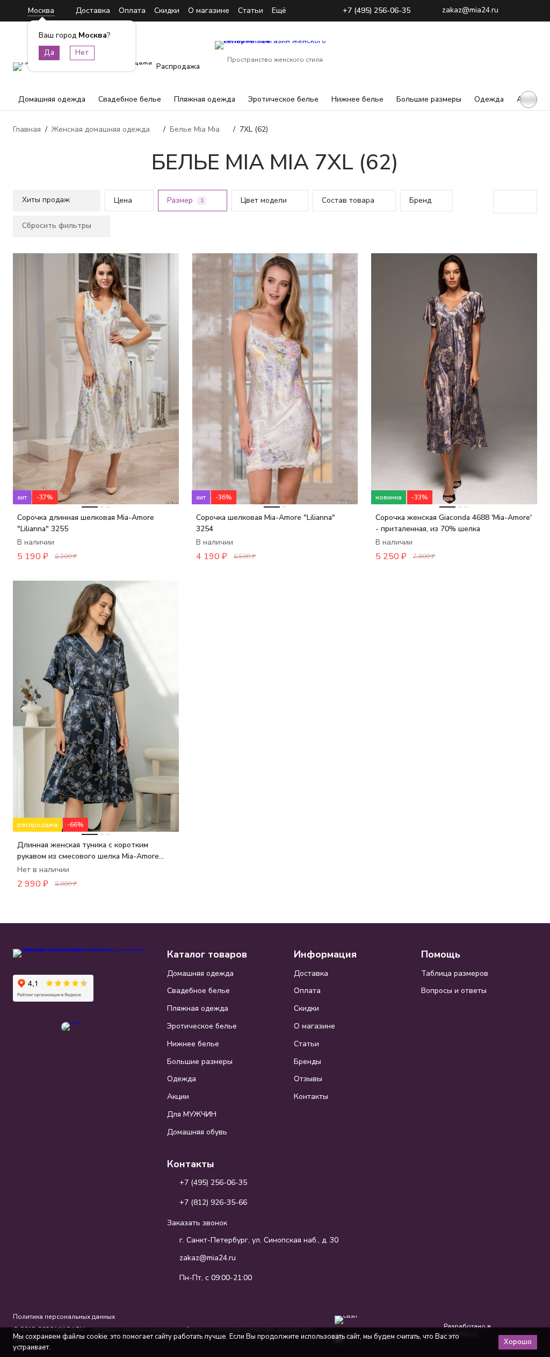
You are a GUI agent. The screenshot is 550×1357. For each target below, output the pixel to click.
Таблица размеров (454, 973)
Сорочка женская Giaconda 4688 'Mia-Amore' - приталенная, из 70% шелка (453, 523)
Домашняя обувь (197, 1132)
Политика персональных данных (64, 1316)
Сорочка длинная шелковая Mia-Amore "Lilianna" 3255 (85, 523)
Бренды (307, 1061)
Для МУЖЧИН (191, 1114)
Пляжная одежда (204, 99)
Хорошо (518, 1342)
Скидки (166, 10)
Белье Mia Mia (195, 129)
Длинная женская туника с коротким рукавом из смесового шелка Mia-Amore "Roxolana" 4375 (88, 851)
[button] (528, 99)
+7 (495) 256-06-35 (376, 11)
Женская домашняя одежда (101, 129)
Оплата (132, 10)
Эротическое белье (283, 99)
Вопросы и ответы (454, 990)
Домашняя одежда (51, 99)
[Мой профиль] (461, 52)
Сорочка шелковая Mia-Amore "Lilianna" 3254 (265, 523)
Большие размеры (428, 99)
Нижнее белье (357, 99)
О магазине (208, 10)
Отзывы (308, 1079)
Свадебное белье (129, 99)
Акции (178, 1096)
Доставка (93, 10)
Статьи (250, 10)
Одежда (489, 99)
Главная (27, 129)
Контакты (311, 1096)
